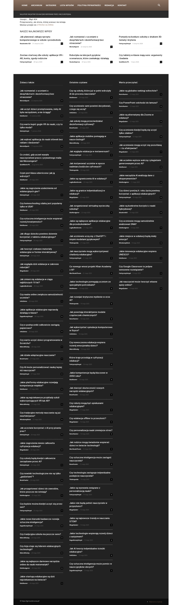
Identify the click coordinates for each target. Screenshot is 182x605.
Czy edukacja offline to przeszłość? (87, 418)
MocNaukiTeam (75, 273)
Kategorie (51, 5)
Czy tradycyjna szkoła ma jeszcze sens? (40, 534)
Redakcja (109, 5)
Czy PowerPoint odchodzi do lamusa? (138, 102)
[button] (159, 5)
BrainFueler (24, 359)
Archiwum (36, 5)
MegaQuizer (24, 271)
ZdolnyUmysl (24, 131)
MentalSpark (74, 47)
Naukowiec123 (25, 43)
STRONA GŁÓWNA (45, 25)
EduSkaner (24, 116)
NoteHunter (73, 319)
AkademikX (123, 212)
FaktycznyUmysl (125, 43)
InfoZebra (23, 301)
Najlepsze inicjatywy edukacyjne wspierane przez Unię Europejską (45, 14)
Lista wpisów (67, 5)
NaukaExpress (74, 62)
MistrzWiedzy (24, 347)
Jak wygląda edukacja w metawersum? (89, 151)
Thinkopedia (73, 170)
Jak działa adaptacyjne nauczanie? (38, 355)
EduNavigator (25, 495)
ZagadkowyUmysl (26, 316)
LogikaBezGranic (26, 286)
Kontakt (122, 5)
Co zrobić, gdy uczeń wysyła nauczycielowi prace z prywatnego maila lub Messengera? (40, 157)
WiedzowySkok (25, 419)
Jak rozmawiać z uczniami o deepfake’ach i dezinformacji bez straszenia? (86, 39)
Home (24, 5)
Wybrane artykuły (155, 602)
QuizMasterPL (124, 62)
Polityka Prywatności (89, 5)
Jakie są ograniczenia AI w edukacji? (88, 178)
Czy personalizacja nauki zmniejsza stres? (90, 430)
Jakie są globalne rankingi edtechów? (138, 90)
